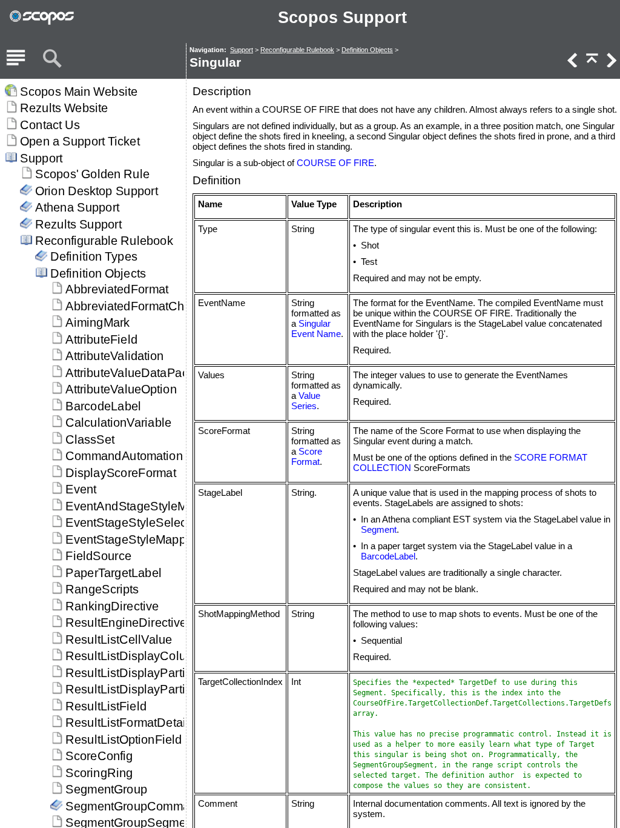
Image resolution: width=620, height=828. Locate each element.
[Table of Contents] (15, 58)
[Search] (52, 58)
